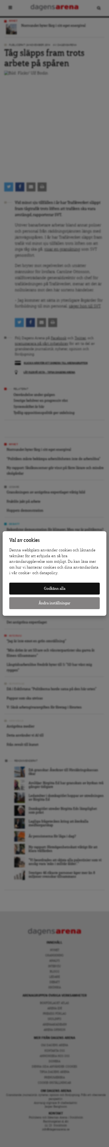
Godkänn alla (54, 589)
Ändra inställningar (54, 603)
